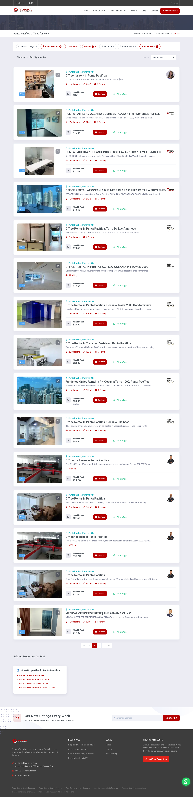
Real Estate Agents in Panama (78, 788)
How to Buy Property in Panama (81, 753)
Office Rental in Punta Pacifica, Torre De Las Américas (101, 228)
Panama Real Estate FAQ (78, 758)
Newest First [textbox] (158, 57)
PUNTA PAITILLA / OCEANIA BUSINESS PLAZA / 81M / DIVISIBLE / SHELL (113, 113)
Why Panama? (117, 11)
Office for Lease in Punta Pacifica (87, 460)
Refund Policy (111, 753)
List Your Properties (158, 759)
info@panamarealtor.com (25, 771)
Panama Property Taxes (78, 749)
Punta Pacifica (162, 33)
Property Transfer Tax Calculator (81, 745)
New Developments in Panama (106, 788)
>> (109, 645)
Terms (108, 745)
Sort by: (146, 57)
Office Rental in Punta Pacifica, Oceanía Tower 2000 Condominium (108, 305)
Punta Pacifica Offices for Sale (30, 675)
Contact (154, 11)
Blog (144, 11)
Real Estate (98, 11)
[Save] (58, 75)
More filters (151, 46)
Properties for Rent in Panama (50, 788)
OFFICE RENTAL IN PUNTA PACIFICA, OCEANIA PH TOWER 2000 (107, 267)
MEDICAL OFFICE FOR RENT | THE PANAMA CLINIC (98, 613)
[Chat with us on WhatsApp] (186, 782)
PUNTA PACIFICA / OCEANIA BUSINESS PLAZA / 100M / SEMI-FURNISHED (113, 152)
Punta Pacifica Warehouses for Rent (33, 683)
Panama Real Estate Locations (134, 788)
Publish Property (170, 11)
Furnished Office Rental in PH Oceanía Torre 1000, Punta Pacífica (107, 381)
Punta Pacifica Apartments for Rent (33, 679)
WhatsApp (121, 94)
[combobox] (163, 57)
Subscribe (171, 718)
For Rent (147, 33)
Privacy (109, 749)
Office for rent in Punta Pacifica (86, 75)
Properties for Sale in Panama (23, 788)
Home (85, 11)
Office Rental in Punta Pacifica (85, 498)
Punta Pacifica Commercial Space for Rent (36, 688)
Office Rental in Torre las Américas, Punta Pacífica (98, 343)
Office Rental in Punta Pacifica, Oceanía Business (97, 422)
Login (175, 3)
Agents (134, 11)
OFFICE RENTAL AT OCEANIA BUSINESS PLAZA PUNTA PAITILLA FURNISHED (116, 190)
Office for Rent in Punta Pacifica (86, 536)
